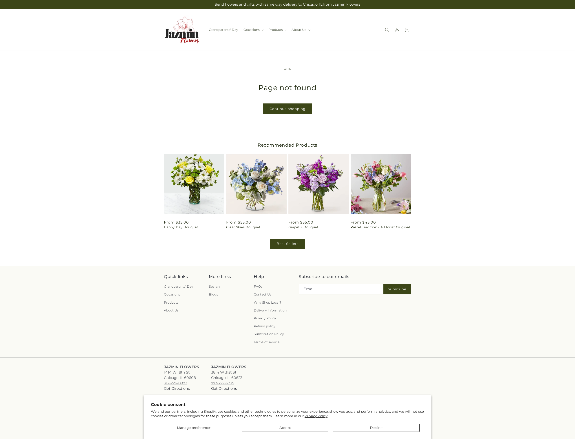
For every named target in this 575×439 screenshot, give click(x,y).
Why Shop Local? (267, 302)
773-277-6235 (222, 383)
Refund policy (264, 326)
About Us (171, 310)
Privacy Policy (316, 416)
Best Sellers (288, 244)
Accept (285, 428)
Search (214, 286)
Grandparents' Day (178, 286)
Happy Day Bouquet (181, 227)
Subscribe (397, 289)
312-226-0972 (175, 383)
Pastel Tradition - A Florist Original (380, 227)
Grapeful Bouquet (303, 227)
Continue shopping (287, 109)
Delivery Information (270, 310)
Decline (376, 428)
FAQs (258, 286)
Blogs (213, 295)
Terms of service (266, 342)
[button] (253, 29)
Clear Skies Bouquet (243, 227)
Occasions (172, 295)
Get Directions (177, 388)
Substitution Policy (269, 334)
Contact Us (262, 295)
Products (171, 302)
